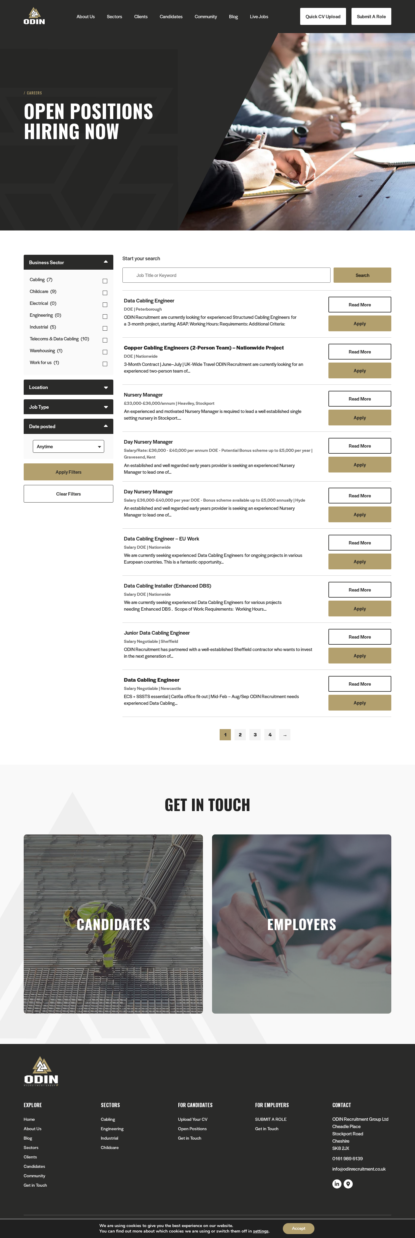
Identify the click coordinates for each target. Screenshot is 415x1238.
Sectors (114, 16)
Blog (233, 16)
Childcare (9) (43, 291)
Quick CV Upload (323, 16)
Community (206, 16)
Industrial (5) (43, 326)
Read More (360, 304)
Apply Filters (68, 472)
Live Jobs (259, 16)
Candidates (171, 16)
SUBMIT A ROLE (270, 1119)
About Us (86, 16)
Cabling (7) (41, 279)
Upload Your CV (193, 1119)
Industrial (109, 1138)
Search (362, 275)
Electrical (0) (43, 303)
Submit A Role (371, 16)
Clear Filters (68, 493)
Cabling (108, 1119)
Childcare (110, 1147)
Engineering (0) (45, 315)
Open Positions (192, 1128)
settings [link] (261, 1231)
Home (29, 1119)
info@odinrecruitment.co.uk (359, 1168)
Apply (360, 323)
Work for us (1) (44, 362)
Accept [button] (298, 1228)
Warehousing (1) (46, 350)
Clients (141, 16)
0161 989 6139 (347, 1158)
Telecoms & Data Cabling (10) (59, 338)
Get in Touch (35, 1185)
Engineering (112, 1128)
